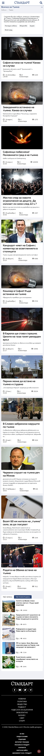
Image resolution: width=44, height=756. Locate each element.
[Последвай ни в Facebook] (14, 690)
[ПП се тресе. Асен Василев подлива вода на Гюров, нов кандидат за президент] (8, 648)
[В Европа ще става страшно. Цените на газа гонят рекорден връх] (22, 319)
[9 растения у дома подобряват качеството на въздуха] (8, 662)
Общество (23, 26)
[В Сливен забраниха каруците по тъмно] (22, 409)
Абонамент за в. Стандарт (22, 753)
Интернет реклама (22, 742)
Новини (4, 10)
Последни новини (11, 26)
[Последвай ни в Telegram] (30, 690)
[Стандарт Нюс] (22, 685)
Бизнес (32, 26)
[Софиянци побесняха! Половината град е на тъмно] (22, 137)
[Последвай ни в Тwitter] (25, 690)
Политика (22, 701)
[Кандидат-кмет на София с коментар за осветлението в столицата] (22, 231)
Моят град (8, 30)
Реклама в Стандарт (22, 745)
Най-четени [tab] (7, 597)
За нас (22, 734)
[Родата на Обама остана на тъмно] (22, 555)
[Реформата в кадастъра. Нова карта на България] (8, 634)
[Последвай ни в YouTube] (20, 690)
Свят (22, 718)
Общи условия (22, 737)
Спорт (22, 721)
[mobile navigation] (3, 3)
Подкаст (22, 707)
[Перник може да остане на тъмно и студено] (22, 367)
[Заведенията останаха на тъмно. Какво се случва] (22, 93)
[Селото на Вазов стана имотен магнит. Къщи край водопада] (8, 606)
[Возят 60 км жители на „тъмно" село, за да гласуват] (22, 507)
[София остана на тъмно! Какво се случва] (22, 48)
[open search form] (41, 3)
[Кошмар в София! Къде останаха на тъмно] (22, 276)
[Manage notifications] (39, 751)
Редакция (22, 739)
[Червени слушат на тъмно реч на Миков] (22, 458)
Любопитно (22, 712)
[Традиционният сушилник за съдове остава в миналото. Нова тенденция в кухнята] (8, 620)
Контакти (22, 748)
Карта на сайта (22, 750)
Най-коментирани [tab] (23, 597)
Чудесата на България (22, 710)
